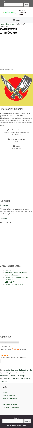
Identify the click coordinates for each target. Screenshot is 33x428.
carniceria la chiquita (12, 275)
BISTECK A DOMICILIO (10, 378)
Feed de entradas (9, 395)
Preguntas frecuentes (10, 404)
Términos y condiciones (11, 407)
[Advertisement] (16, 50)
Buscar (6, 1)
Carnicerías (10, 24)
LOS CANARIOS (10, 282)
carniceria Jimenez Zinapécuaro (16, 273)
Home (2, 24)
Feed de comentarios (10, 398)
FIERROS (8, 270)
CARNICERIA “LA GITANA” (14, 284)
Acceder (5, 392)
